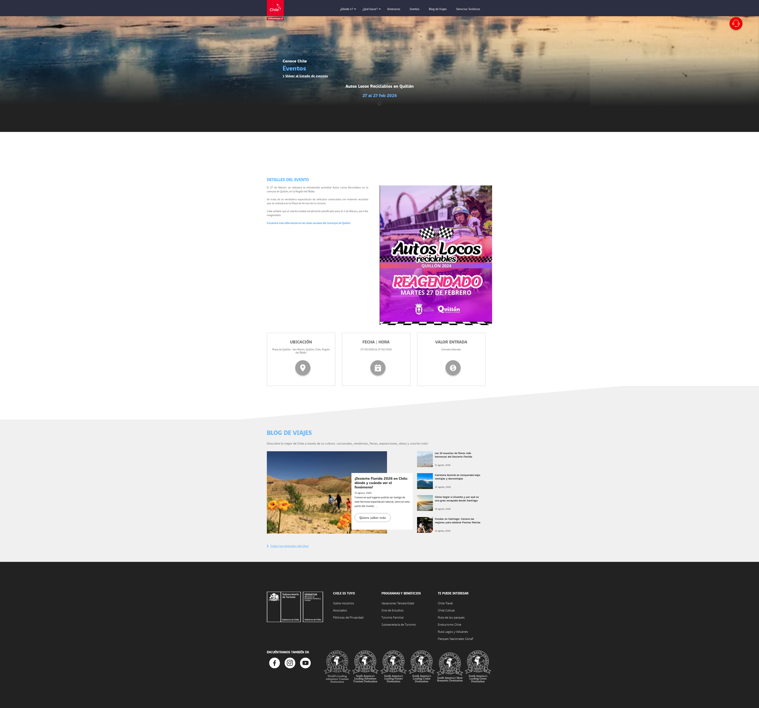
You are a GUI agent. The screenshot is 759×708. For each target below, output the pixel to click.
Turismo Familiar (392, 617)
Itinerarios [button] (393, 9)
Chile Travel (445, 603)
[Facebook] (274, 662)
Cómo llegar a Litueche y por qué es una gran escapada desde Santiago (457, 498)
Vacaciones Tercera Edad (397, 603)
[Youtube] (305, 662)
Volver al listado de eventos (306, 76)
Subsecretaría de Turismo (398, 624)
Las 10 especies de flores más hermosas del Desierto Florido (453, 454)
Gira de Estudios (392, 610)
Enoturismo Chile (449, 624)
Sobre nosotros (343, 603)
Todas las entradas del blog (289, 546)
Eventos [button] (414, 9)
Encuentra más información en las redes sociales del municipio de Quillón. (309, 223)
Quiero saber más (372, 517)
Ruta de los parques (451, 617)
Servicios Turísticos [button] (468, 9)
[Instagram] (290, 662)
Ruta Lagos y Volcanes (453, 631)
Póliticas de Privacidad (348, 617)
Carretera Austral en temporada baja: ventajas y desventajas (458, 476)
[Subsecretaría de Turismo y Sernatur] (295, 606)
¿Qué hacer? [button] (370, 9)
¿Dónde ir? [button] (346, 9)
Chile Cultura (446, 610)
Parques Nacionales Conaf (455, 639)
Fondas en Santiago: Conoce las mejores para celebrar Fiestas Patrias (458, 520)
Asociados (340, 610)
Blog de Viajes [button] (438, 9)
